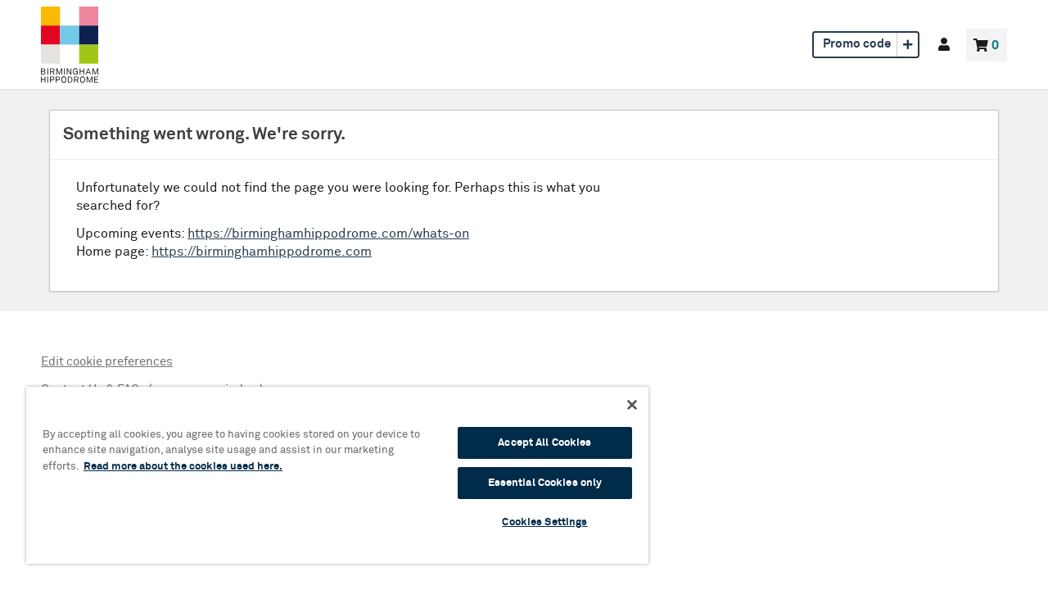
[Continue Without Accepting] (632, 405)
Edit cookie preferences (107, 362)
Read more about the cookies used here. (183, 466)
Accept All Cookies (544, 443)
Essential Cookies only (545, 483)
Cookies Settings (544, 522)
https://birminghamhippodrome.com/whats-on (328, 234)
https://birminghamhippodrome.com (261, 252)
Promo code (857, 44)
